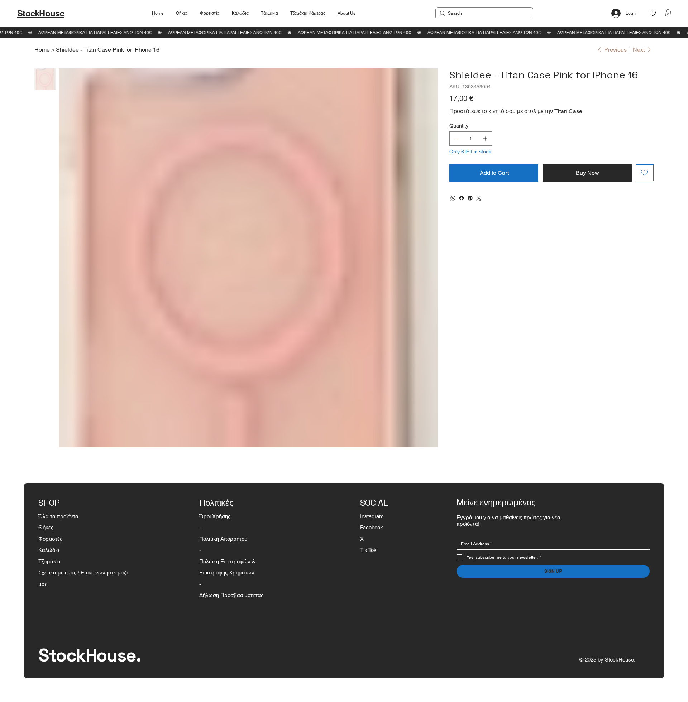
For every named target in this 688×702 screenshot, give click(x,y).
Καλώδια (48, 550)
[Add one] (485, 138)
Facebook (371, 527)
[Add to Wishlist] (645, 172)
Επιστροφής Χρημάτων (226, 572)
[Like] (652, 13)
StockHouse (40, 13)
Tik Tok (368, 550)
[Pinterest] (470, 198)
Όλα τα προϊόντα (58, 516)
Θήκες (45, 527)
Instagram (372, 516)
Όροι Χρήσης (214, 516)
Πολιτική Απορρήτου (223, 539)
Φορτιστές (50, 539)
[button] (668, 12)
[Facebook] (461, 198)
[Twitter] (478, 198)
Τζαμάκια (49, 561)
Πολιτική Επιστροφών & (228, 561)
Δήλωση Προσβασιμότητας (231, 595)
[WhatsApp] (453, 198)
